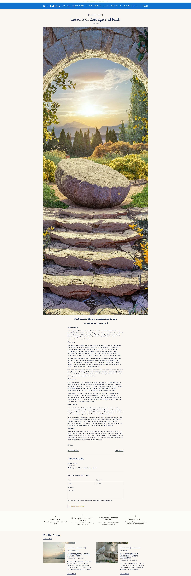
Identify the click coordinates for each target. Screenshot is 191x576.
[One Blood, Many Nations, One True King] (59, 559)
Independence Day (73, 550)
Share (71, 445)
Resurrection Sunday (95, 15)
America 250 (71, 548)
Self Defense (124, 550)
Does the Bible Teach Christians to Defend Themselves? (129, 556)
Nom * (70, 480)
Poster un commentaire (76, 506)
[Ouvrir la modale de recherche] (140, 5)
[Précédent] (83, 1)
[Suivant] (107, 1)
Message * (71, 487)
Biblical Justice (125, 548)
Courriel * (99, 480)
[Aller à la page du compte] (143, 5)
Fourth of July (80, 548)
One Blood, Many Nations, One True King (78, 555)
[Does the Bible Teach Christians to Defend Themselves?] (112, 559)
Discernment (135, 548)
